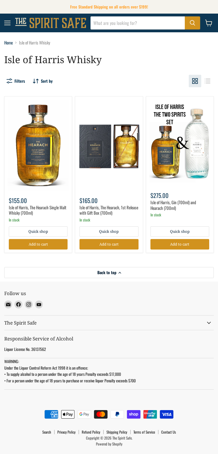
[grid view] (195, 81)
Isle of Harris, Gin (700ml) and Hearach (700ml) (173, 205)
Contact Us (168, 432)
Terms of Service (144, 432)
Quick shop (38, 231)
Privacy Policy (66, 432)
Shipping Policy (116, 432)
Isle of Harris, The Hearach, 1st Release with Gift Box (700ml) (108, 210)
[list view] (207, 81)
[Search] (192, 22)
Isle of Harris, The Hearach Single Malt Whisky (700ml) (37, 210)
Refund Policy (91, 432)
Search (46, 432)
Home (8, 42)
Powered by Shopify (109, 444)
